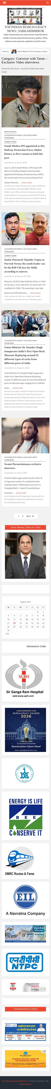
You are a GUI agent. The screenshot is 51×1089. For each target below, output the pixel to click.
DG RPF (16, 192)
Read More (27, 183)
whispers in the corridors (31, 201)
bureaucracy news (11, 186)
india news (10, 394)
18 (14, 623)
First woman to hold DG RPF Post (30, 195)
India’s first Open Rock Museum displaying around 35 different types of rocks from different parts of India (24, 397)
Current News (10, 142)
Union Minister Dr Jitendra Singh (24, 407)
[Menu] (4, 2)
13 (27, 619)
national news (38, 198)
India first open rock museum (33, 391)
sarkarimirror (9, 163)
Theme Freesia (25, 1084)
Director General (28, 192)
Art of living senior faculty (26, 496)
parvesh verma (21, 299)
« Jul (7, 633)
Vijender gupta (35, 299)
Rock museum (23, 404)
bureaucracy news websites (32, 186)
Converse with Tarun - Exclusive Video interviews (20, 136)
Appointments (10, 132)
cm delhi (27, 296)
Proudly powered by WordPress (15, 1081)
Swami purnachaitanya (26, 499)
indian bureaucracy (23, 198)
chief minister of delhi (13, 296)
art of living (9, 496)
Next (28, 516)
